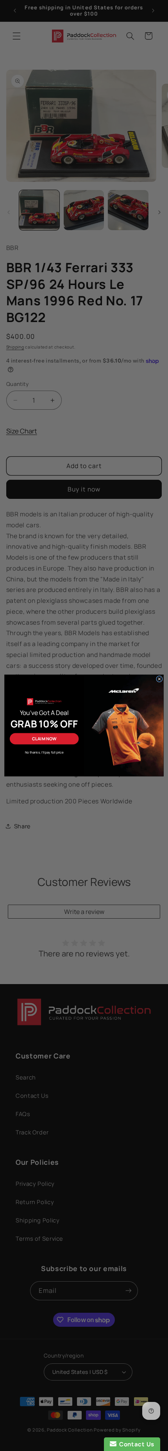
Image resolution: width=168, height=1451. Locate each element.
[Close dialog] (159, 678)
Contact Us (135, 1444)
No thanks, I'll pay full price (44, 752)
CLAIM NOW (44, 738)
